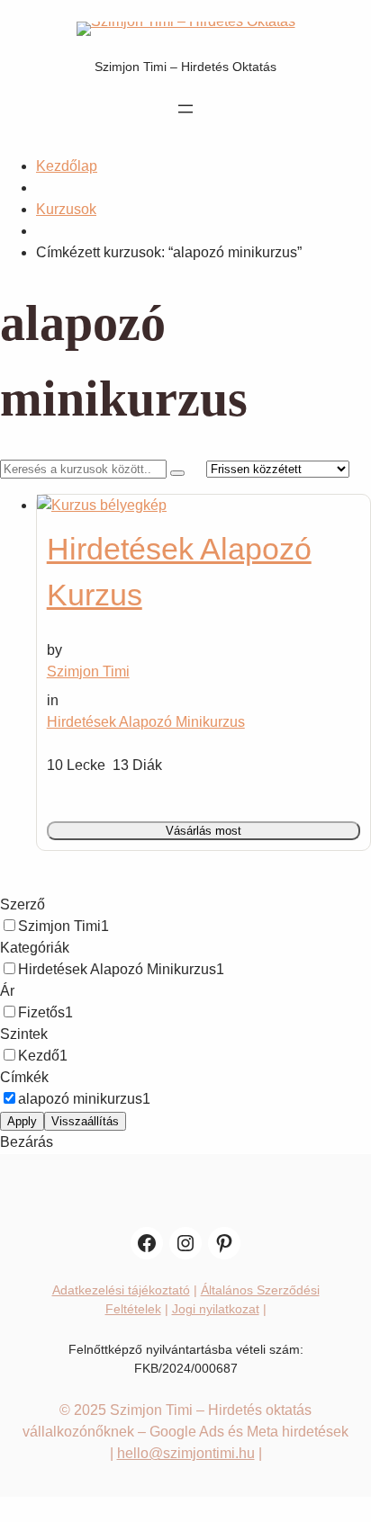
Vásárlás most (203, 830)
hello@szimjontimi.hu (186, 1453)
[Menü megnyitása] (185, 109)
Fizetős (41, 1012)
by (54, 650)
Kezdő (38, 1055)
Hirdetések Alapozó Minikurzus (146, 722)
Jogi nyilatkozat (215, 1309)
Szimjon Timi (59, 926)
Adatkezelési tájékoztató (121, 1290)
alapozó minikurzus (80, 1098)
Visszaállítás (85, 1121)
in (53, 700)
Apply (22, 1121)
